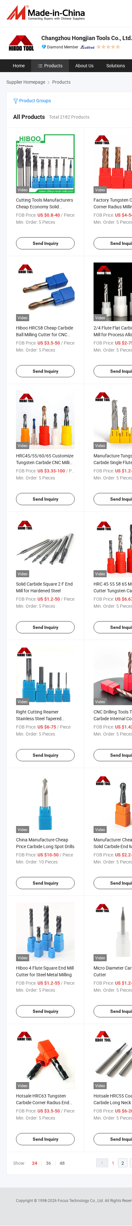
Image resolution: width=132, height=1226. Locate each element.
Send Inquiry (45, 243)
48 (62, 1163)
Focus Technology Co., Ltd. (81, 1200)
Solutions (115, 66)
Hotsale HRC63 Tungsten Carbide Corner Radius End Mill (42, 1102)
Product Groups (34, 100)
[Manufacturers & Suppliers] (46, 12)
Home (19, 66)
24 (34, 1163)
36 (48, 1163)
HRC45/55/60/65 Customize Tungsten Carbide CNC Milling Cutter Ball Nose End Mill (45, 462)
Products (53, 66)
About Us (84, 66)
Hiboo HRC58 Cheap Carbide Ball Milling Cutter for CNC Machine (44, 334)
